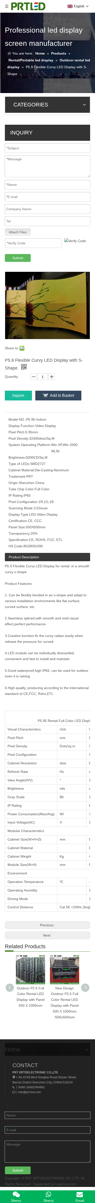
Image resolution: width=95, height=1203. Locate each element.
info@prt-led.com (29, 1092)
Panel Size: (17, 527)
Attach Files (18, 232)
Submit (17, 258)
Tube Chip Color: (22, 489)
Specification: (19, 540)
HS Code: (16, 546)
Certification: (18, 521)
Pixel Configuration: (23, 502)
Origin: (14, 483)
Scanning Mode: (21, 508)
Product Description (24, 557)
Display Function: (22, 426)
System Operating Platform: (30, 445)
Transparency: (20, 533)
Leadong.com (65, 1184)
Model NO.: (17, 419)
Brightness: (17, 457)
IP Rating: (16, 495)
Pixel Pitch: (17, 432)
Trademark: (17, 476)
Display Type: (19, 514)
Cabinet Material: (22, 470)
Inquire (18, 395)
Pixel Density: (19, 438)
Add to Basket (62, 395)
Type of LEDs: (19, 464)
